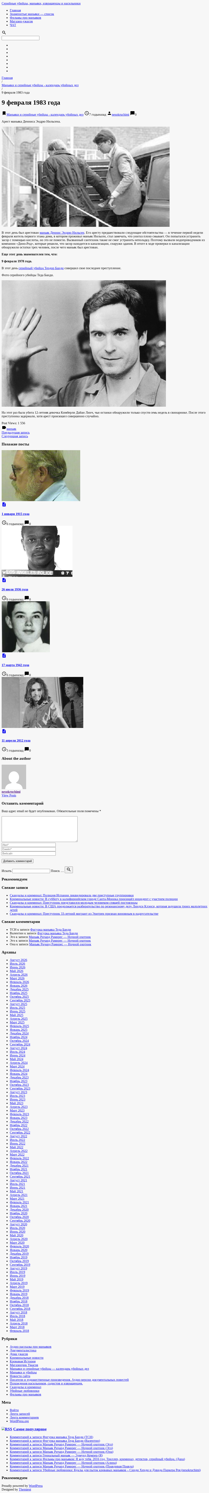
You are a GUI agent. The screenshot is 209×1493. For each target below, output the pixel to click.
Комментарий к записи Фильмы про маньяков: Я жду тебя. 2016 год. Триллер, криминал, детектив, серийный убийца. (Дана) (97, 1459)
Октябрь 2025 (19, 996)
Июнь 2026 (17, 967)
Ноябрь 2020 (18, 1213)
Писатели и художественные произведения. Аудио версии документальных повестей (69, 1379)
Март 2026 (17, 978)
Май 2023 (16, 1103)
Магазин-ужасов (21, 21)
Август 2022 (18, 1136)
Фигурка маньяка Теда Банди (50, 929)
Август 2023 (18, 1092)
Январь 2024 (18, 1073)
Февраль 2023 (19, 1114)
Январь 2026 (18, 985)
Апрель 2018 (19, 1323)
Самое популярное (30, 1429)
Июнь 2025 (17, 1011)
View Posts (9, 795)
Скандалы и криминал (25, 1387)
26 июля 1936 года (15, 589)
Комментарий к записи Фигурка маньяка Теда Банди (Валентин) (55, 1440)
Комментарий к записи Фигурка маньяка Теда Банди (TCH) (51, 1437)
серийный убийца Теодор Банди (41, 268)
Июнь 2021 (17, 1187)
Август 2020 (18, 1224)
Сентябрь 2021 (20, 1176)
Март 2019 (17, 1286)
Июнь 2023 (17, 1099)
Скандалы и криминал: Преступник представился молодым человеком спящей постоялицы (74, 902)
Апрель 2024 (19, 1062)
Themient (25, 1489)
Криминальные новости (26, 1357)
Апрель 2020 (19, 1239)
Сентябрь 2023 (20, 1088)
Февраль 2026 (19, 982)
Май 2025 (16, 1015)
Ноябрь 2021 (18, 1169)
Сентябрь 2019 (20, 1264)
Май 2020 (16, 1235)
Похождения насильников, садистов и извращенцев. (46, 1383)
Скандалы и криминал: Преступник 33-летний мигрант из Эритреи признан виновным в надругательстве (84, 913)
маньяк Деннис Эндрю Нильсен (62, 232)
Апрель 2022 (19, 1151)
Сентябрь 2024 (20, 1044)
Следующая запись (15, 436)
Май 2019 (16, 1279)
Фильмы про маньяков (25, 17)
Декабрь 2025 (19, 989)
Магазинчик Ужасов (24, 1365)
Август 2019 (18, 1268)
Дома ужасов (19, 1354)
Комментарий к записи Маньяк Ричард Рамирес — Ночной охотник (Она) (61, 1451)
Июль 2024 (17, 1051)
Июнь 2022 (17, 1143)
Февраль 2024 (19, 1070)
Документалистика (23, 1350)
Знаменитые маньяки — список (32, 14)
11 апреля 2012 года (16, 740)
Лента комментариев (24, 1417)
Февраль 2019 (19, 1290)
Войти (14, 1410)
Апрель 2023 (19, 1107)
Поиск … (57, 871)
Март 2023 (17, 1110)
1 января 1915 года (15, 514)
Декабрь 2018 (19, 1297)
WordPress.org (19, 1421)
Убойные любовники (24, 1390)
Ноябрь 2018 (18, 1301)
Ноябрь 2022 (18, 1125)
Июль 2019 (17, 1272)
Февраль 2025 (19, 1026)
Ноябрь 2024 (18, 1037)
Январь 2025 (18, 1029)
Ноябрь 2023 (18, 1081)
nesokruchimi (120, 114)
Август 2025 (18, 1004)
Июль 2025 (17, 1007)
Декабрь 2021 (19, 1165)
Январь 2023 (18, 1118)
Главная (15, 10)
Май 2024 (16, 1059)
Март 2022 (17, 1154)
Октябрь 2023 (19, 1085)
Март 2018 (17, 1327)
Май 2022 (16, 1147)
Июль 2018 (17, 1316)
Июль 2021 (17, 1184)
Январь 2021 (18, 1206)
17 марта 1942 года (15, 665)
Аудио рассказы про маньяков (30, 1346)
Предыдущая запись (16, 432)
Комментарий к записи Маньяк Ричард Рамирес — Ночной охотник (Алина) (63, 1462)
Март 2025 (17, 1022)
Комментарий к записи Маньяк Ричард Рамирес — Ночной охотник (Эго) (61, 1444)
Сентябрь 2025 (20, 1000)
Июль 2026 (17, 963)
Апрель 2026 (19, 974)
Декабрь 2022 (19, 1121)
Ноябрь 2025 (18, 993)
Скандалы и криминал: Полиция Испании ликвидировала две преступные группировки (72, 895)
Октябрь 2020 (19, 1217)
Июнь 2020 (17, 1231)
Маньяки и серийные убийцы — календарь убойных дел (49, 1368)
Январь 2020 (18, 1250)
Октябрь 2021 (19, 1173)
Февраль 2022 (19, 1158)
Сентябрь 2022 (20, 1132)
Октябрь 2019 (19, 1261)
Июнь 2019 (17, 1275)
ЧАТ (13, 25)
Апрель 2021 (19, 1195)
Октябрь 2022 (19, 1129)
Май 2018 (16, 1319)
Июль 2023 (17, 1096)
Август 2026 (18, 960)
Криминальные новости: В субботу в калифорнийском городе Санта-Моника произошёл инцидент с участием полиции (94, 899)
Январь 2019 (18, 1294)
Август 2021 (18, 1180)
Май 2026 (16, 971)
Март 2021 (17, 1198)
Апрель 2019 (19, 1283)
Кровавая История (23, 1361)
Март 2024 (17, 1066)
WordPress (36, 1485)
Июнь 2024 (17, 1055)
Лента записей (20, 1413)
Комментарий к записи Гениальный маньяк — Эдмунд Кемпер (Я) (56, 1455)
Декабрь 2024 (19, 1033)
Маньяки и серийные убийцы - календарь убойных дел (40, 85)
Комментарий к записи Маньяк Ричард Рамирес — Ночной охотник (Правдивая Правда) (72, 1466)
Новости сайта (20, 1376)
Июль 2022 (17, 1140)
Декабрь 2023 (19, 1077)
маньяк (11, 429)
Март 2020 (17, 1242)
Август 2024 (18, 1048)
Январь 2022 (18, 1162)
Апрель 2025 (19, 1018)
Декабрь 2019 (19, 1253)
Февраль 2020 (19, 1246)
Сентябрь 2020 (20, 1220)
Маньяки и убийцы (23, 1372)
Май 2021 (16, 1191)
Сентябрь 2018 (20, 1308)
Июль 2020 (17, 1228)
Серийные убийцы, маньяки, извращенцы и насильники (41, 3)
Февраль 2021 (19, 1202)
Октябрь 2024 (19, 1040)
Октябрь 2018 (19, 1305)
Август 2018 (18, 1312)
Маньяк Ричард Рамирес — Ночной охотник (60, 937)
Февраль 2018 (19, 1330)
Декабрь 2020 (19, 1209)
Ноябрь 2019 (18, 1257)
